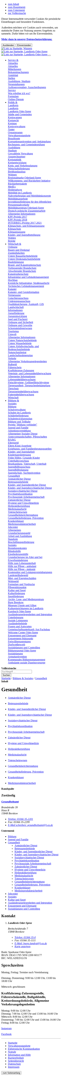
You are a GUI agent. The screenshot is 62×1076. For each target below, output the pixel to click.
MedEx (12, 186)
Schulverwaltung (17, 409)
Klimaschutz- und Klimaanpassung (26, 225)
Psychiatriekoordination (20, 493)
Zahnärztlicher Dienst (19, 500)
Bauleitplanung (16, 262)
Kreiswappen (15, 117)
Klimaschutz (14, 228)
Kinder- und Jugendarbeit (21, 451)
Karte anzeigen (22, 946)
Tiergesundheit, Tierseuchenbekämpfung (29, 385)
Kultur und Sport (17, 590)
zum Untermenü (16, 10)
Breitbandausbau (16, 171)
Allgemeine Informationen (21, 213)
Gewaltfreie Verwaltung (20, 153)
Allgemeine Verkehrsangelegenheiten (27, 361)
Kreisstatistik (14, 159)
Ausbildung (14, 147)
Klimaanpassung (16, 231)
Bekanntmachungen (18, 72)
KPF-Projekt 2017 (17, 216)
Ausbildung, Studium (19, 81)
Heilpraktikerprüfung (19, 506)
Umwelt (12, 334)
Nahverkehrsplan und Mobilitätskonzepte (29, 195)
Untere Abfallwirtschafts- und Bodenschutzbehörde (23, 348)
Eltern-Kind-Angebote (19, 445)
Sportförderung (16, 596)
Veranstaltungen (16, 84)
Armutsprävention (17, 656)
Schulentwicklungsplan (20, 418)
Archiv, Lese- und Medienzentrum (26, 599)
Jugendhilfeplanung (18, 469)
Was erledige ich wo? (19, 93)
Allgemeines (14, 530)
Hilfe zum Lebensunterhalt (22, 563)
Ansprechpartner (16, 156)
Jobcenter (13, 527)
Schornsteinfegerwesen (20, 328)
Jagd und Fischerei (17, 319)
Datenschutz (14, 1063)
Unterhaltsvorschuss (18, 460)
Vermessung (14, 295)
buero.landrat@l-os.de (31, 943)
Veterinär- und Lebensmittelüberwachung (29, 373)
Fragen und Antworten (20, 626)
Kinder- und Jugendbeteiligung (24, 234)
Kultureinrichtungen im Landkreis (25, 608)
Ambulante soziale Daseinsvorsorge (26, 662)
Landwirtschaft (16, 307)
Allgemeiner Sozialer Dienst (22, 433)
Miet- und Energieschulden (22, 578)
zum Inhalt (13, 4)
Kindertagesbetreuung (19, 454)
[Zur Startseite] (24, 51)
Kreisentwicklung (17, 162)
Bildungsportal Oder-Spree (22, 650)
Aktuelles (13, 66)
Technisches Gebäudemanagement (26, 286)
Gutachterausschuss (18, 298)
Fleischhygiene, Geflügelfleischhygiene (28, 382)
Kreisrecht (13, 120)
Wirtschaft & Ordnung (14, 245)
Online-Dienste (16, 99)
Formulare (13, 96)
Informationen (15, 310)
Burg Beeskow (16, 602)
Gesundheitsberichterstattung (23, 515)
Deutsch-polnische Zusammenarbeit (26, 210)
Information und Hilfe (19, 1054)
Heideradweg (15, 189)
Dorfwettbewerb (16, 644)
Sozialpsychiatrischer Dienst (22, 490)
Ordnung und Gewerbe (20, 325)
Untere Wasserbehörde (20, 343)
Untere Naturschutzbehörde (22, 340)
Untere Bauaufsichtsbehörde (23, 256)
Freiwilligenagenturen (19, 641)
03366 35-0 (25, 937)
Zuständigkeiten (16, 253)
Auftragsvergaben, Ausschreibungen (27, 87)
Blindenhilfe (14, 551)
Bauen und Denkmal (19, 250)
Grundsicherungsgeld (19, 533)
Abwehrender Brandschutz (22, 271)
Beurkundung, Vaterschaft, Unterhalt (27, 463)
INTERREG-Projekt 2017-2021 (25, 222)
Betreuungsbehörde (18, 481)
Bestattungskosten (17, 548)
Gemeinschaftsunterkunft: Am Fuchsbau (29, 629)
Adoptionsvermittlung (19, 430)
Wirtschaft (13, 397)
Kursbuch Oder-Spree (19, 611)
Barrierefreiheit (16, 1057)
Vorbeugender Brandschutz (22, 268)
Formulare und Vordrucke (21, 584)
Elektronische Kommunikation (24, 1048)
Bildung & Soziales (13, 402)
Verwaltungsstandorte (19, 135)
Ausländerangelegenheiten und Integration (30, 614)
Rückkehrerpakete (17, 183)
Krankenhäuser (16, 521)
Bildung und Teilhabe (19, 421)
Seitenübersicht (16, 1060)
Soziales (12, 545)
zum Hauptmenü (16, 7)
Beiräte (11, 240)
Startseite (6, 678)
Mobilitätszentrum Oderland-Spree (26, 207)
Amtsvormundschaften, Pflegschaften (27, 436)
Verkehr (12, 358)
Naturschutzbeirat (17, 352)
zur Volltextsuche (17, 13)
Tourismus (13, 331)
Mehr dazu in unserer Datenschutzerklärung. (26, 39)
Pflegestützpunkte (17, 587)
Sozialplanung (15, 653)
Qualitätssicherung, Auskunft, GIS (26, 304)
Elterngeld (13, 442)
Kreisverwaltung (16, 126)
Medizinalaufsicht (17, 509)
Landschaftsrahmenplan (20, 355)
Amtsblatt (13, 75)
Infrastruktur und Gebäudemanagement (28, 277)
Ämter (11, 129)
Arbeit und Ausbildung (20, 536)
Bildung (12, 406)
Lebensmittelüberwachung (22, 379)
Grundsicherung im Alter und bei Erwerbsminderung (25, 559)
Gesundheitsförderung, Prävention (26, 518)
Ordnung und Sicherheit (20, 322)
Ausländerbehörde (17, 623)
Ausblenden (8, 45)
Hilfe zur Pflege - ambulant (22, 566)
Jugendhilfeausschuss (19, 466)
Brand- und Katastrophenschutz (24, 265)
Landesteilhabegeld (18, 575)
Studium (12, 150)
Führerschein (14, 367)
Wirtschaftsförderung (19, 168)
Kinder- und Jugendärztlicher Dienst (27, 484)
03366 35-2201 (20, 819)
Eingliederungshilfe (18, 554)
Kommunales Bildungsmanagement (26, 659)
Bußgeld (12, 364)
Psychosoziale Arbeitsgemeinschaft (26, 496)
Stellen (11, 78)
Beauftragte (14, 138)
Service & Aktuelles (13, 62)
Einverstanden (24, 45)
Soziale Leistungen (18, 620)
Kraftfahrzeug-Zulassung (21, 370)
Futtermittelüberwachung (21, 394)
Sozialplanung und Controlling (24, 647)
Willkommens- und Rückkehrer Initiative (29, 180)
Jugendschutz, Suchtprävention (24, 472)
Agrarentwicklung (17, 316)
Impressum (13, 1066)
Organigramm (15, 132)
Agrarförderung (16, 313)
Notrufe (12, 1051)
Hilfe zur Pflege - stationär (21, 569)
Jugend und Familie (18, 427)
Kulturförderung (16, 593)
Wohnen (12, 174)
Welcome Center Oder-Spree (23, 632)
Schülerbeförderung (18, 415)
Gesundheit (14, 475)
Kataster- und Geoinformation (23, 292)
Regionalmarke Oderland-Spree (24, 177)
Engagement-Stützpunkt (20, 638)
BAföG (12, 439)
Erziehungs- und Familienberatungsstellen (30, 448)
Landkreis (13, 108)
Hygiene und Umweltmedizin (23, 503)
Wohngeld (13, 581)
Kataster (12, 289)
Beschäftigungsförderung (21, 542)
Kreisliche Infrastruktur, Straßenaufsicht (28, 283)
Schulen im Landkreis (19, 412)
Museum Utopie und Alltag (22, 605)
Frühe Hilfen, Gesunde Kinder (24, 457)
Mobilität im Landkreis (20, 192)
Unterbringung (15, 617)
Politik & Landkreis (13, 104)
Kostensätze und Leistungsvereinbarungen (30, 572)
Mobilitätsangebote (18, 198)
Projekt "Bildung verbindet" (22, 424)
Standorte (13, 539)
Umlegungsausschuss (19, 301)
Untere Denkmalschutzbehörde (24, 259)
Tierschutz (13, 388)
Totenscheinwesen (17, 512)
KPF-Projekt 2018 (17, 219)
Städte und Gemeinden (20, 114)
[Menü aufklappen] (49, 55)
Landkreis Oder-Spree (19, 111)
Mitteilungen (14, 69)
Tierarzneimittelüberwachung (23, 391)
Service (12, 90)
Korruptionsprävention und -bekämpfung (29, 141)
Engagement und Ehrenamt (22, 635)
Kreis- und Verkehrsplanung (22, 165)
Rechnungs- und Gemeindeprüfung (26, 144)
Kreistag (12, 123)
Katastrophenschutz (18, 274)
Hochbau (13, 280)
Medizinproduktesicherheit (22, 524)
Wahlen (12, 237)
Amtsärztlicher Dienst (19, 478)
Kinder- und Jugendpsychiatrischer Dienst (30, 487)
